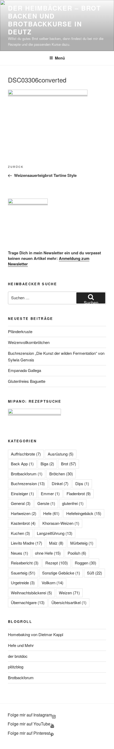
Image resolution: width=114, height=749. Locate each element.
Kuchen (20, 533)
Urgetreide (23, 582)
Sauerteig (23, 573)
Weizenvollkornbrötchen (29, 342)
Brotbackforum (26, 473)
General (20, 503)
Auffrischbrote (26, 454)
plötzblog (15, 666)
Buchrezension (28, 483)
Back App (22, 463)
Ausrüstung (60, 454)
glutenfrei (73, 503)
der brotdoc (18, 656)
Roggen (85, 563)
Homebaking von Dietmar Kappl (35, 634)
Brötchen (61, 473)
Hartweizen (23, 513)
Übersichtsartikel (68, 602)
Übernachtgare (28, 602)
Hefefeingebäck (83, 513)
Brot (68, 463)
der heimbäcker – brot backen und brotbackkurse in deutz (54, 19)
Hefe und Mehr (21, 645)
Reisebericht (24, 563)
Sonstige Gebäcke (61, 573)
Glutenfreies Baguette (26, 381)
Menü (60, 58)
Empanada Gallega (24, 370)
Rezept (56, 563)
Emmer (50, 493)
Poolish (77, 553)
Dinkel (60, 483)
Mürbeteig (81, 543)
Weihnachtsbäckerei (31, 592)
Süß (94, 573)
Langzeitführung (54, 533)
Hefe (51, 513)
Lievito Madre (26, 543)
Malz (56, 543)
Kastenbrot (23, 523)
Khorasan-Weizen (60, 523)
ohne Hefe (48, 553)
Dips (82, 483)
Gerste (46, 503)
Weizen (69, 592)
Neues (19, 553)
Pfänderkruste (20, 331)
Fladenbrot (79, 493)
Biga (47, 463)
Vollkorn (52, 582)
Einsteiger (22, 493)
